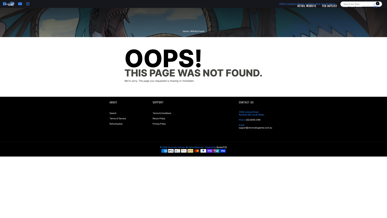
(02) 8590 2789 (253, 120)
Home (186, 31)
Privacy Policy (159, 124)
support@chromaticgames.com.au (255, 128)
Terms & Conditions (162, 113)
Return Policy (159, 118)
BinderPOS (222, 147)
